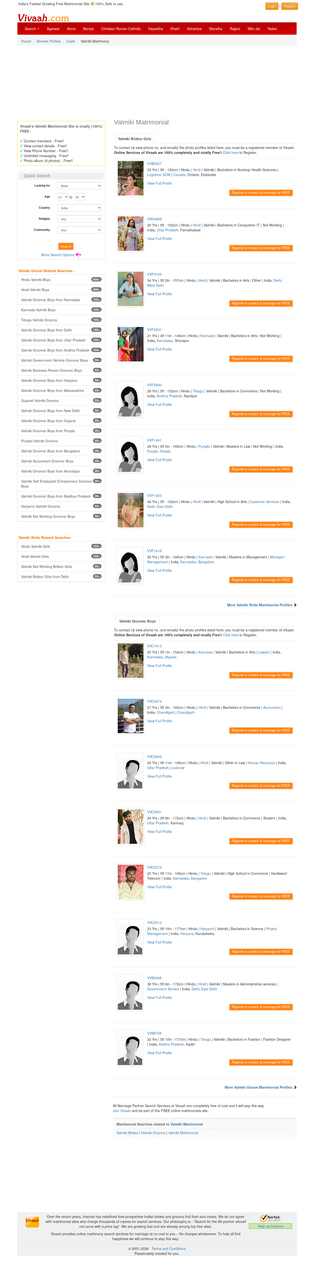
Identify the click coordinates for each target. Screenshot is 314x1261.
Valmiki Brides (127, 1132)
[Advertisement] (157, 81)
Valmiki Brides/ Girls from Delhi (60, 576)
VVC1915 (154, 645)
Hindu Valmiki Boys (60, 279)
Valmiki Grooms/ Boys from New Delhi (60, 410)
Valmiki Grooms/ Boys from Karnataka (60, 299)
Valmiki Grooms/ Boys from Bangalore (60, 450)
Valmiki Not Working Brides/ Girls (60, 566)
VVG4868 (154, 218)
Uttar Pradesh (167, 229)
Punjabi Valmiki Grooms (60, 440)
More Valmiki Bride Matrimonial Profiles (259, 604)
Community (42, 229)
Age (47, 196)
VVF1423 (154, 495)
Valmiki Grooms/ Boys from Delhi (60, 329)
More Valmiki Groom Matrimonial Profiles (258, 1087)
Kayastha (155, 28)
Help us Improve (270, 1226)
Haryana (187, 933)
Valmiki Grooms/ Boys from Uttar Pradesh (60, 340)
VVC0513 (154, 922)
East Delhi (165, 506)
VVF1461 (154, 440)
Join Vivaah (122, 1110)
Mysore (171, 656)
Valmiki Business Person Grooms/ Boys (60, 370)
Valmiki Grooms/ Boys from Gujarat (60, 420)
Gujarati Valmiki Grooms (60, 400)
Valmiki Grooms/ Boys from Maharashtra (60, 390)
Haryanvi (207, 928)
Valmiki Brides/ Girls (134, 138)
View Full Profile (159, 183)
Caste (70, 41)
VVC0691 (154, 811)
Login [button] (272, 6)
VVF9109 (154, 274)
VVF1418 (154, 550)
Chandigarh (166, 712)
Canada (179, 174)
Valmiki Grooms (153, 1132)
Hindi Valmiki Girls (60, 556)
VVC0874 (154, 701)
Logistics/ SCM (158, 174)
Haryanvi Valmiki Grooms (60, 506)
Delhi (277, 280)
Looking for (42, 185)
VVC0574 (154, 867)
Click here (230, 152)
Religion (44, 218)
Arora (71, 28)
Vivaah (26, 41)
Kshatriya (194, 28)
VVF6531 (154, 329)
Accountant (272, 707)
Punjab (152, 451)
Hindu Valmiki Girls (60, 546)
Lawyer (264, 652)
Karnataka (165, 340)
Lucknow (177, 767)
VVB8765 (154, 1033)
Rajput (235, 28)
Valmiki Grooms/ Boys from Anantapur (60, 471)
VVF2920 (154, 384)
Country (44, 207)
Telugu (198, 390)
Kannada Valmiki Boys (60, 309)
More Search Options (57, 254)
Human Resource (261, 762)
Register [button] (289, 6)
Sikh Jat (254, 28)
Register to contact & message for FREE (261, 192)
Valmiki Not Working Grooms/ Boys (60, 516)
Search (31, 28)
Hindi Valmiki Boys (60, 289)
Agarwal (53, 28)
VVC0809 (154, 756)
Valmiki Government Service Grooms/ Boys (60, 360)
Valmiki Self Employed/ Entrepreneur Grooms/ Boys (60, 484)
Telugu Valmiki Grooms (60, 319)
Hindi (197, 169)
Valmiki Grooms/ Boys (137, 621)
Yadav (272, 28)
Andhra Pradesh (169, 395)
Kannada (207, 335)
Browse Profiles (49, 41)
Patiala (165, 451)
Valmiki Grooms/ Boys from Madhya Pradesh (60, 496)
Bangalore (206, 561)
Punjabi (204, 446)
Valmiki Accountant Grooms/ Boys (60, 461)
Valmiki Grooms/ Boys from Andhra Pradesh (60, 350)
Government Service (163, 988)
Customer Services (264, 501)
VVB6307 (154, 163)
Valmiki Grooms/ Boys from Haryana (60, 380)
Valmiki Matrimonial (186, 1124)
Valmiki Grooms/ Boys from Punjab (60, 430)
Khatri (175, 28)
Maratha (215, 28)
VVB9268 (154, 977)
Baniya (88, 28)
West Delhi (155, 285)
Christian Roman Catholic (121, 28)
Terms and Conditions (169, 1248)
